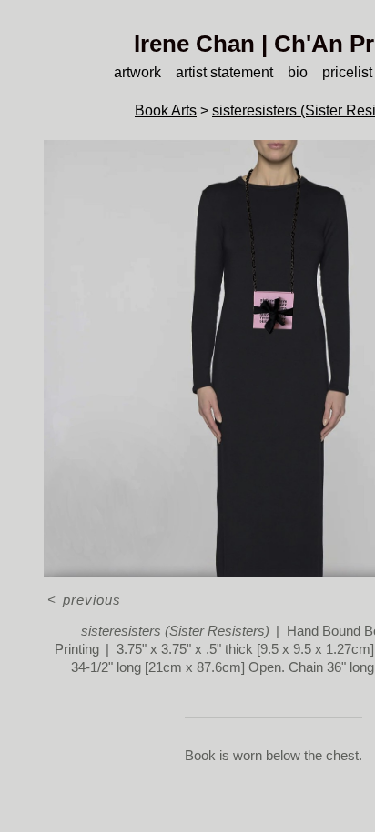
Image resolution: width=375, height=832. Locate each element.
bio (298, 72)
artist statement (224, 72)
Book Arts (166, 110)
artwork (137, 72)
